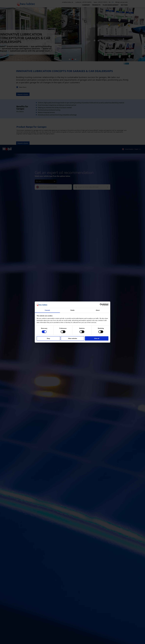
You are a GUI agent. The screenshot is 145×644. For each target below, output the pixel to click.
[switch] (63, 331)
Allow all (96, 338)
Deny (48, 338)
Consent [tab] (47, 310)
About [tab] (98, 310)
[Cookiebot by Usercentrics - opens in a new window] (101, 304)
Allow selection (72, 338)
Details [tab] (72, 310)
